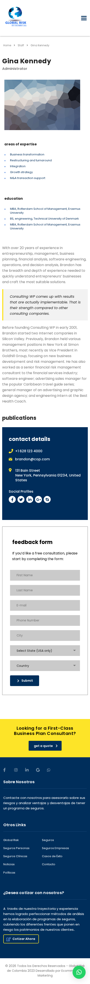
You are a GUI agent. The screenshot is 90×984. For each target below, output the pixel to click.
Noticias (9, 864)
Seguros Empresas (55, 848)
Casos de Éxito (52, 856)
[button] (79, 972)
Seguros (48, 840)
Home (7, 45)
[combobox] (45, 650)
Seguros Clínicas (15, 856)
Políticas (9, 872)
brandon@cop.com (32, 459)
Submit (27, 680)
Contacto (48, 864)
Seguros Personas (16, 848)
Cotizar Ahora (23, 939)
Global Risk (11, 840)
